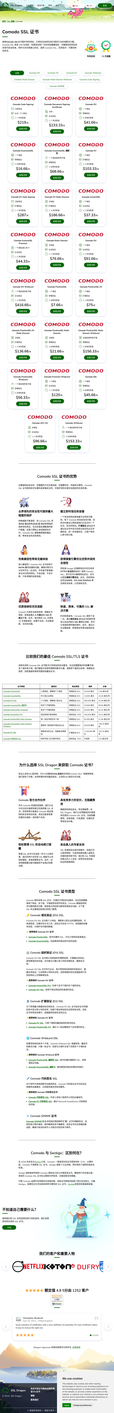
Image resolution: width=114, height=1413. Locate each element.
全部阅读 (76, 1347)
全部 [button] (17, 73)
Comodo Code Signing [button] (89, 79)
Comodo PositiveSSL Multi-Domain (17, 719)
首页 (4, 21)
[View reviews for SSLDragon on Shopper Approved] (57, 1300)
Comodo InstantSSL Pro (12, 714)
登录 (105, 5)
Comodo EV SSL (9, 732)
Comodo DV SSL (10, 700)
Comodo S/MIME (57, 86)
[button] (67, 5)
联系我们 (35, 1400)
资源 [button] (50, 5)
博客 (33, 1395)
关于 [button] (57, 5)
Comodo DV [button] (34, 73)
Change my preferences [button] (82, 1405)
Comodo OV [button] (53, 73)
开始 (9, 1227)
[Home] (12, 5)
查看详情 (23, 128)
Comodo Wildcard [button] (93, 73)
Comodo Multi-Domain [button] (24, 79)
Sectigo (38, 1161)
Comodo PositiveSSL (11, 691)
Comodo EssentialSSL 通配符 (15, 705)
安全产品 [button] (40, 5)
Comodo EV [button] (71, 73)
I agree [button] (66, 1405)
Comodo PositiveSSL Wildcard (15, 710)
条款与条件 (49, 1410)
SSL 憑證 (30, 5)
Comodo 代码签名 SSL (12, 739)
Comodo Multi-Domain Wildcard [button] (57, 79)
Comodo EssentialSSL (12, 696)
